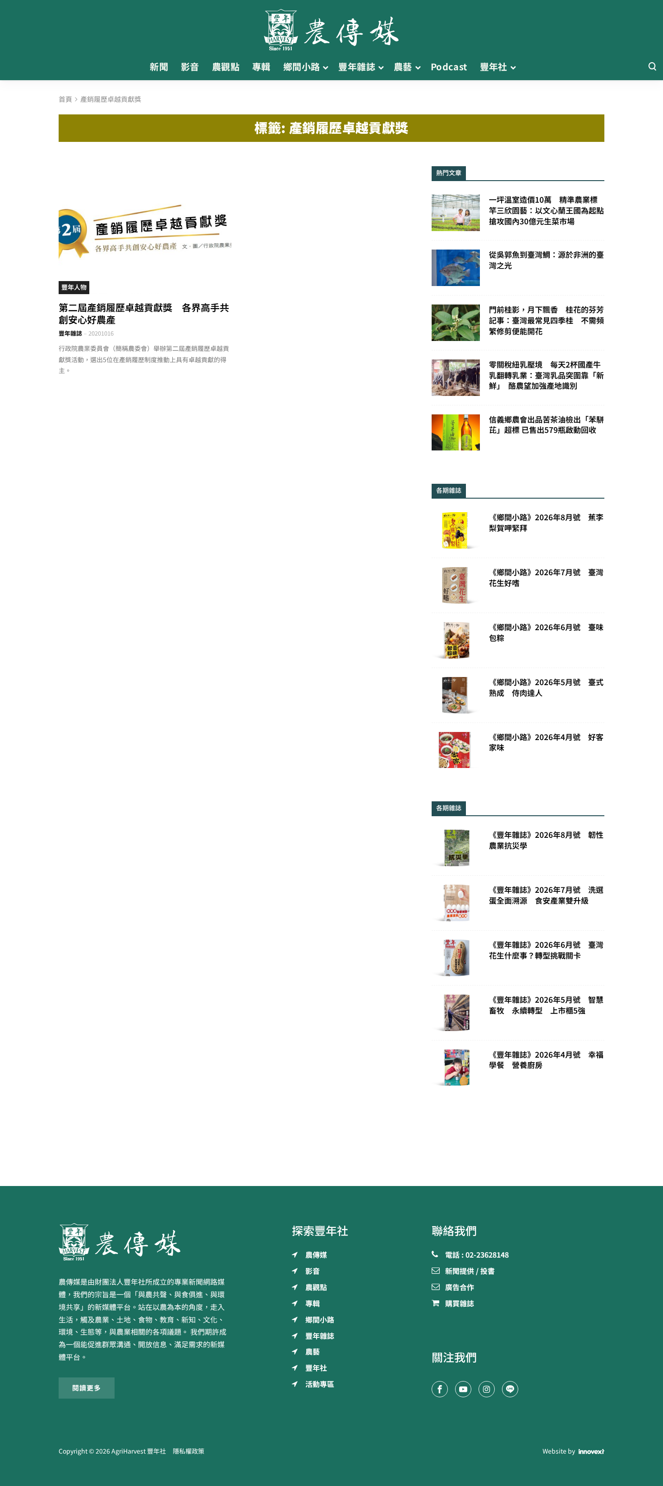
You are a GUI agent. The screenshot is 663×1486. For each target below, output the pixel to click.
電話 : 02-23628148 (477, 1255)
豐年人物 (74, 287)
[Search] (652, 67)
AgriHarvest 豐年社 (138, 1451)
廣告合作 (459, 1288)
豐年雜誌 (70, 333)
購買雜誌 (459, 1304)
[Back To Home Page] (145, 1242)
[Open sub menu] (325, 67)
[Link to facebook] (440, 1389)
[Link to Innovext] (591, 1451)
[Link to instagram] (487, 1389)
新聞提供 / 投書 (470, 1271)
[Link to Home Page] (331, 27)
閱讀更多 (86, 1388)
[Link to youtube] (463, 1389)
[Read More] (145, 229)
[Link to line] (510, 1389)
